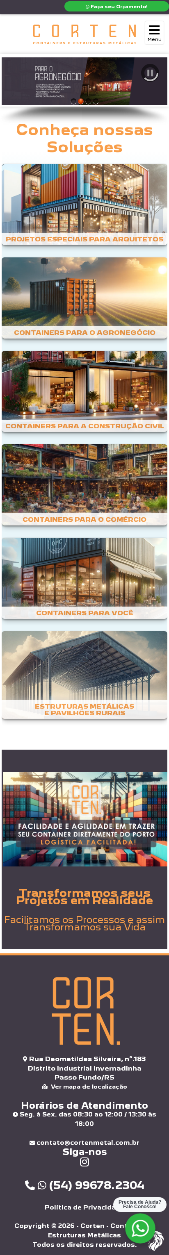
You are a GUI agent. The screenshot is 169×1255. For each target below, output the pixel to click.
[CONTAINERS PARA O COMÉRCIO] (84, 489)
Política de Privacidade (84, 1207)
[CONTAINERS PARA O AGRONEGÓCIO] (84, 302)
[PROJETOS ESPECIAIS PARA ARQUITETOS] (84, 209)
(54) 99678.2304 (95, 1184)
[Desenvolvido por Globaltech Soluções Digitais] (154, 1249)
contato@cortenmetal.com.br (87, 1142)
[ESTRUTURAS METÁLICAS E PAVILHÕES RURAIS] (84, 679)
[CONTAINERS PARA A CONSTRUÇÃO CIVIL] (84, 395)
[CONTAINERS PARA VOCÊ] (84, 582)
